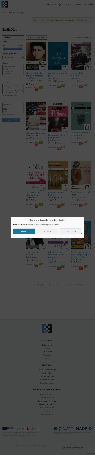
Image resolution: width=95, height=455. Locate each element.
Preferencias (71, 231)
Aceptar (24, 231)
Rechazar (47, 231)
